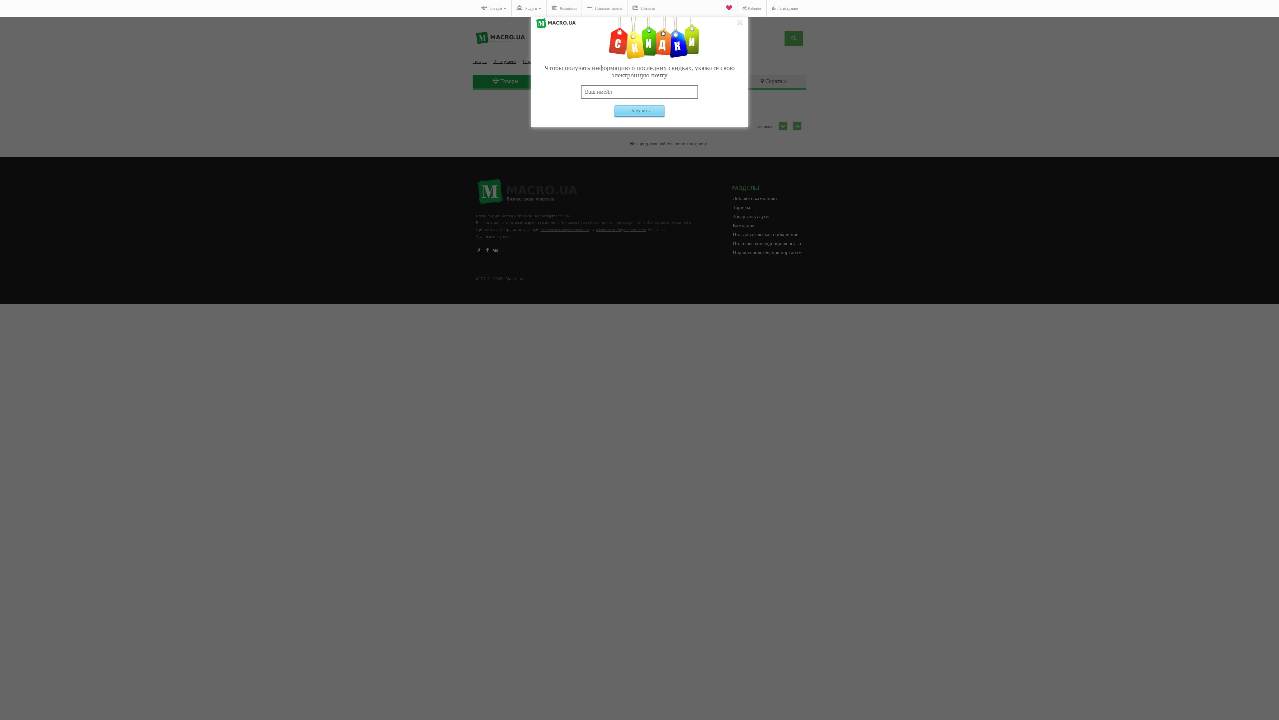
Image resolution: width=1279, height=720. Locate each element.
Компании (568, 8)
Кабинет (754, 8)
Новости (647, 8)
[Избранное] (729, 8)
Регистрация (787, 8)
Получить (640, 110)
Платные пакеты (608, 8)
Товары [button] (496, 8)
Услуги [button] (531, 8)
